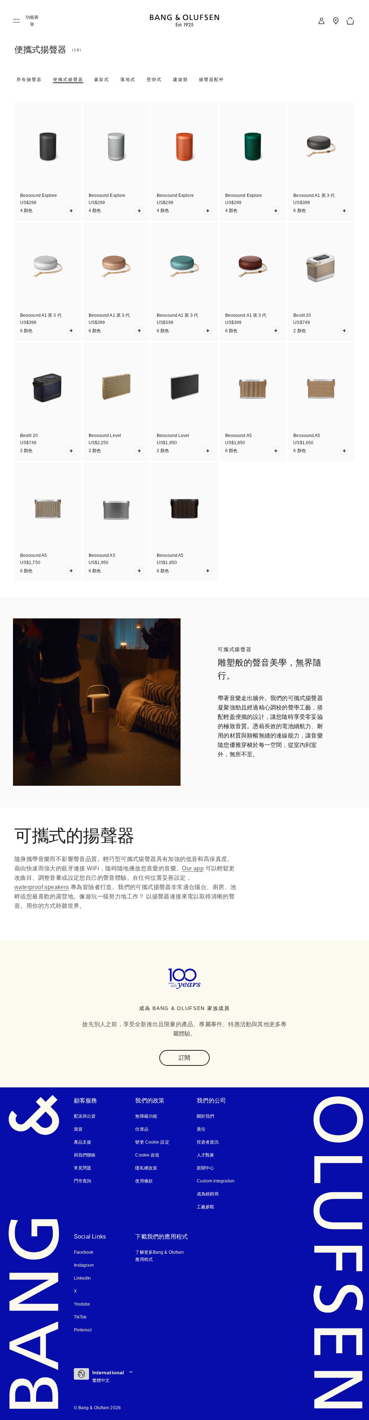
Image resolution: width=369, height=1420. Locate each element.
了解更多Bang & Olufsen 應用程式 (159, 1256)
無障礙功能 (146, 1116)
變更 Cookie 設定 (152, 1142)
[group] (97, 702)
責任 (201, 1129)
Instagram (84, 1265)
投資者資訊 (208, 1142)
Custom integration (216, 1181)
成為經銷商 (208, 1194)
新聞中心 (205, 1168)
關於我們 (205, 1116)
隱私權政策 (146, 1168)
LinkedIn (82, 1278)
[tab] (29, 79)
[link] (321, 21)
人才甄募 (205, 1155)
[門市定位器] (336, 21)
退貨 (78, 1129)
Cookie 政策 (147, 1155)
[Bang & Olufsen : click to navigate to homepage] (184, 21)
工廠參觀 (205, 1207)
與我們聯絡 (85, 1155)
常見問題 (82, 1168)
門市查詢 (82, 1181)
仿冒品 (142, 1129)
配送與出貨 (85, 1116)
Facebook (83, 1252)
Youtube (82, 1304)
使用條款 (143, 1181)
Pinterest (83, 1330)
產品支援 (82, 1142)
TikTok (80, 1317)
